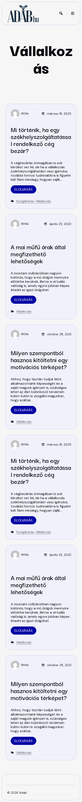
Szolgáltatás (25, 201)
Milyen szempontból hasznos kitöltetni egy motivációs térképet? (39, 359)
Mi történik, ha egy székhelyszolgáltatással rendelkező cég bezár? (41, 140)
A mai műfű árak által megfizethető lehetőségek (38, 253)
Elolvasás (23, 189)
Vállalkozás (43, 201)
